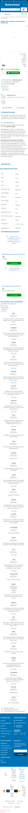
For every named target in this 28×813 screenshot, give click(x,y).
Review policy (11, 803)
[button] (1, 13)
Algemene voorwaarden (10, 801)
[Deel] (6, 810)
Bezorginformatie (9, 122)
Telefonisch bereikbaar (17, 730)
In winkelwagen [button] (14, 263)
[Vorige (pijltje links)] (1, 812)
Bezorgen (3, 720)
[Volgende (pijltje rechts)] (4, 812)
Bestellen (3, 726)
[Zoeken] (18, 9)
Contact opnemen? (20, 718)
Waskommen (12, 17)
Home (2, 17)
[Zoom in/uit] (1, 810)
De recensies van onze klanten (12, 302)
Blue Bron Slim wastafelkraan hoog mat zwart (13, 254)
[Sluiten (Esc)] (9, 810)
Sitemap (18, 803)
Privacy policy (20, 801)
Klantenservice (5, 718)
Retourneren (4, 728)
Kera (16, 178)
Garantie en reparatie (6, 731)
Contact (3, 736)
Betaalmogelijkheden (6, 723)
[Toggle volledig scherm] (4, 810)
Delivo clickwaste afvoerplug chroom (11, 286)
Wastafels (6, 17)
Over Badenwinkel (5, 733)
